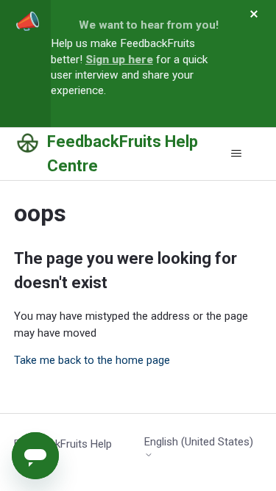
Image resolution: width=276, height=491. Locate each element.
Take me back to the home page (92, 360)
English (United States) (198, 442)
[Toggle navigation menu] (236, 153)
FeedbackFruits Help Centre (63, 452)
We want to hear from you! (149, 25)
